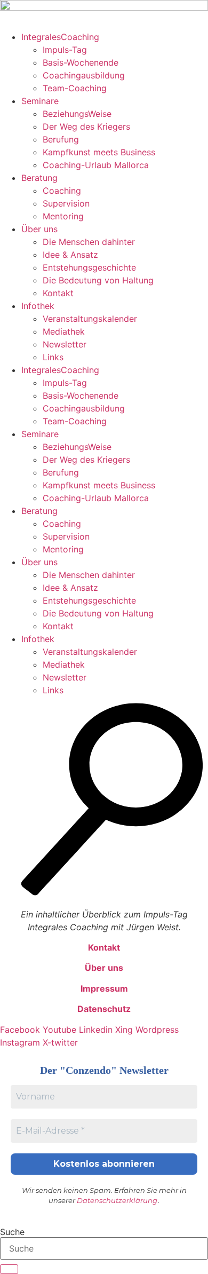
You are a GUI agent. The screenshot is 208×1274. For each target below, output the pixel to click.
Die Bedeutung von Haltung (98, 280)
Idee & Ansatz (70, 254)
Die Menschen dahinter (89, 241)
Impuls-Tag (65, 49)
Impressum (104, 988)
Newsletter (64, 344)
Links (53, 357)
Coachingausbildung (84, 75)
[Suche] (9, 1269)
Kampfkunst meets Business (99, 152)
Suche (12, 1232)
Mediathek (64, 331)
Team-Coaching (75, 88)
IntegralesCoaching (60, 36)
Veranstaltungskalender (90, 318)
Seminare (40, 101)
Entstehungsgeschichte (89, 267)
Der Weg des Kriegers (86, 126)
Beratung (39, 177)
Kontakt (58, 293)
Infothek (37, 305)
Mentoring (63, 216)
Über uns (39, 229)
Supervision (66, 203)
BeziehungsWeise (77, 113)
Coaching (62, 190)
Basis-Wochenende (80, 62)
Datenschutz (104, 1008)
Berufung (61, 139)
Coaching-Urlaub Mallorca (96, 165)
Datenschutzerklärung (117, 1200)
